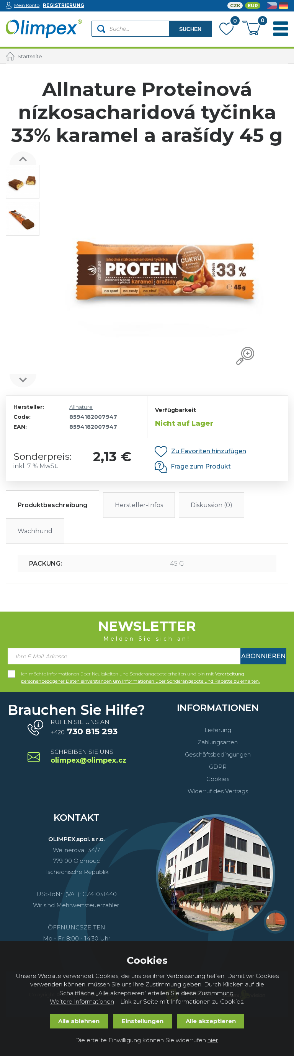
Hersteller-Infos (139, 505)
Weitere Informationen (82, 1001)
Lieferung (217, 730)
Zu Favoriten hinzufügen (208, 451)
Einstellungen (142, 1021)
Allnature (81, 407)
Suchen (190, 29)
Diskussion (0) (211, 505)
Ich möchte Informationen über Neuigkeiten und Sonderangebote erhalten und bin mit (140, 674)
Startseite (30, 56)
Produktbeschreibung (52, 505)
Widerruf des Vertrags (218, 791)
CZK (235, 5)
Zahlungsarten (218, 742)
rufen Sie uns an (84, 727)
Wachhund (35, 531)
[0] (226, 30)
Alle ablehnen (79, 1021)
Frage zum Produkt (201, 466)
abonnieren (263, 656)
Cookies (217, 779)
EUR (253, 5)
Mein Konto (26, 5)
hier (212, 1040)
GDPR (218, 766)
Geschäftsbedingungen (218, 754)
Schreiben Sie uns (88, 757)
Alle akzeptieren (211, 1021)
